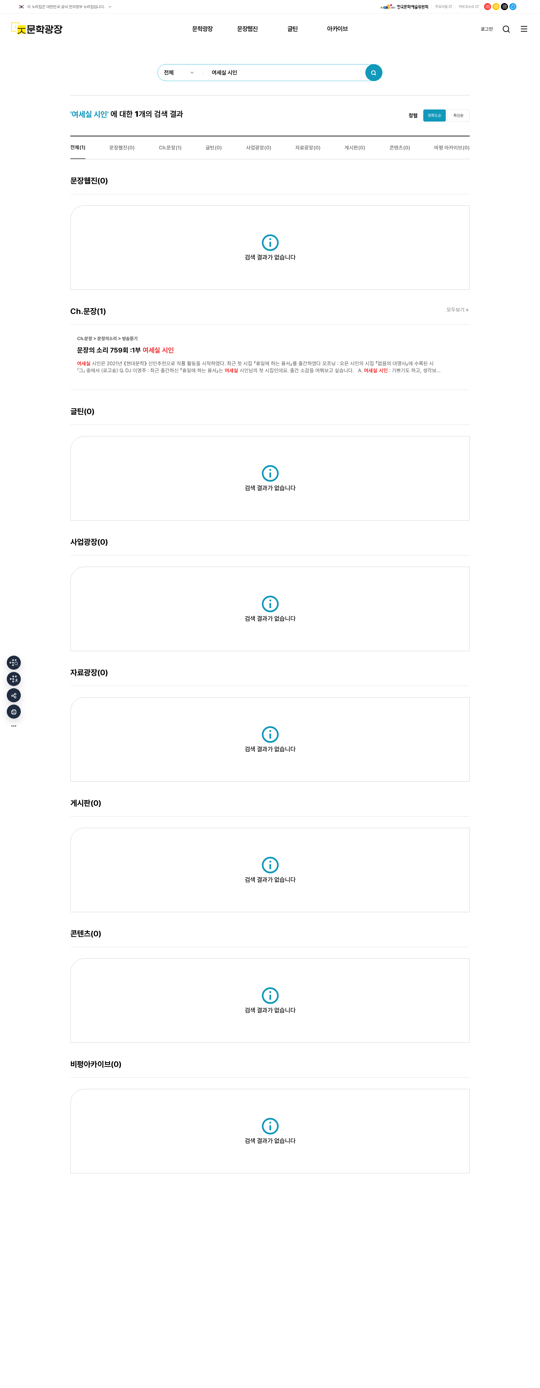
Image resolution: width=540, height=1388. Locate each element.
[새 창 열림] (14, 663)
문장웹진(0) (122, 148)
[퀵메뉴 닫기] (14, 726)
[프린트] (14, 712)
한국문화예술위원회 (404, 6)
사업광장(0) (258, 148)
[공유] (14, 695)
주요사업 (441, 7)
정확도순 (434, 115)
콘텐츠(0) (400, 148)
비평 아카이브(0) (452, 148)
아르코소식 (466, 7)
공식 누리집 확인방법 (110, 7)
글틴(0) (214, 148)
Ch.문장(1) (170, 148)
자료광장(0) (308, 148)
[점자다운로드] (14, 679)
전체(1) (78, 147)
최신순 (458, 115)
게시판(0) (355, 148)
